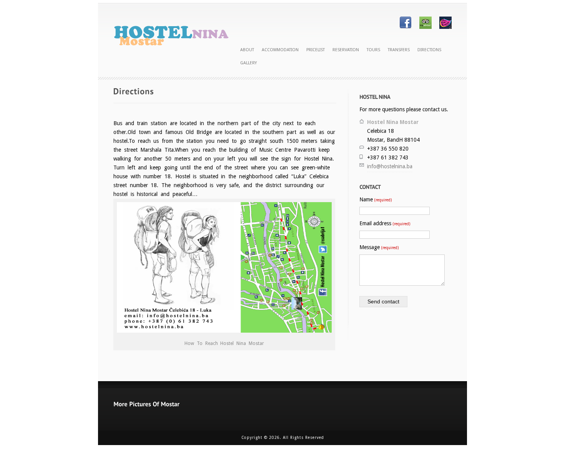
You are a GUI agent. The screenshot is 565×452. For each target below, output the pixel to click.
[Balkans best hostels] (445, 27)
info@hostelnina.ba (389, 166)
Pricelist (315, 49)
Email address (384, 223)
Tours (373, 49)
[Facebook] (405, 27)
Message (379, 247)
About (247, 49)
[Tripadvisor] (425, 27)
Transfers (399, 49)
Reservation (345, 49)
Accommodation (280, 49)
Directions (429, 49)
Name (375, 199)
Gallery (248, 62)
